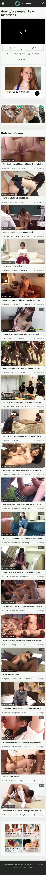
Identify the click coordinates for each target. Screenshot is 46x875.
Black (5, 815)
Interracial (28, 679)
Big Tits (6, 236)
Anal (15, 270)
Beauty (13, 645)
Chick (15, 372)
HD (25, 713)
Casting (21, 338)
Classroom (26, 406)
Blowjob (14, 202)
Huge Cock (17, 679)
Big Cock (23, 202)
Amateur (7, 168)
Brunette (23, 168)
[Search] (43, 3)
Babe (5, 202)
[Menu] (3, 3)
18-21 (6, 577)
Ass (15, 168)
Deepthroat (28, 474)
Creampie (27, 304)
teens (25, 3)
